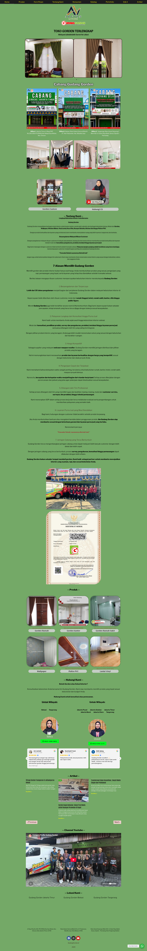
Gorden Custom (50, 209)
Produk (22, 2)
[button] (27, 58)
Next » (117, 822)
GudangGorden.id (73, 943)
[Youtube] (78, 938)
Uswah (97, 739)
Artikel (139, 2)
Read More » (29, 791)
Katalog (94, 2)
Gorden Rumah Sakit (105, 631)
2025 (73, 947)
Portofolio (110, 2)
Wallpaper (41, 671)
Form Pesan (38, 2)
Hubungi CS (97, 209)
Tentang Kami (57, 2)
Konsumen (77, 2)
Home (7, 2)
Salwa (50, 736)
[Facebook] (69, 938)
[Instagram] (73, 938)
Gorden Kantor (73, 631)
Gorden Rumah (42, 631)
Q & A (125, 2)
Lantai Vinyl (105, 671)
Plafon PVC (73, 671)
